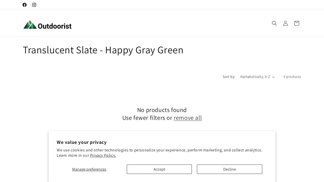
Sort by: (229, 76)
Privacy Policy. (103, 155)
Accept (159, 169)
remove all (188, 118)
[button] (274, 23)
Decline (229, 169)
